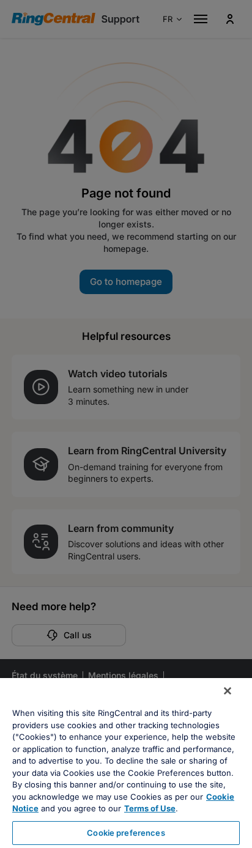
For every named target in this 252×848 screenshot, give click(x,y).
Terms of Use (150, 808)
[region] (126, 763)
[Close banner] (227, 691)
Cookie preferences (126, 833)
